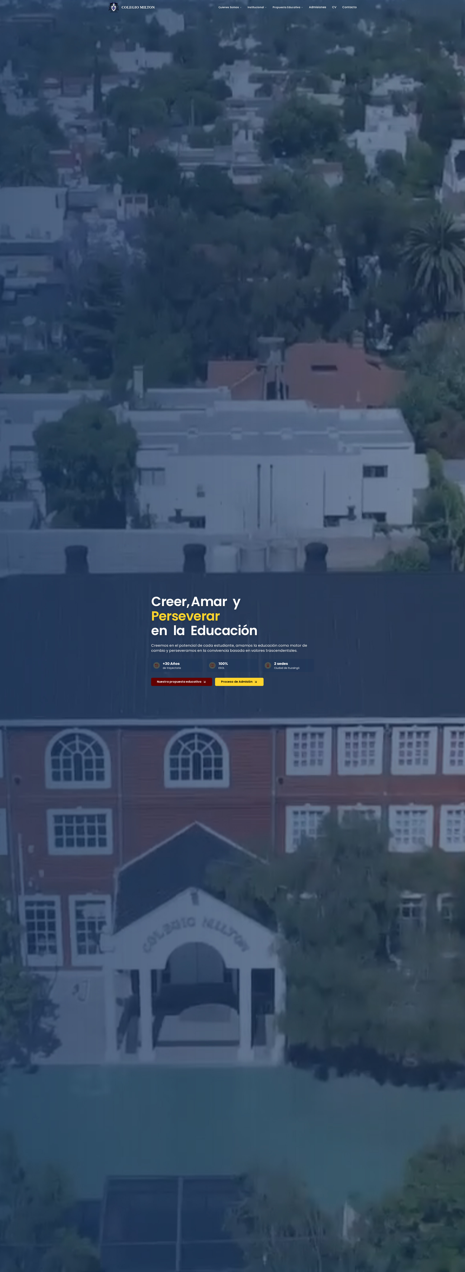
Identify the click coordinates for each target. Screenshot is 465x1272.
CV (334, 7)
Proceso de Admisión (236, 682)
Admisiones (317, 7)
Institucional (256, 7)
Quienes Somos (228, 7)
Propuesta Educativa (286, 7)
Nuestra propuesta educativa (179, 682)
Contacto (349, 7)
